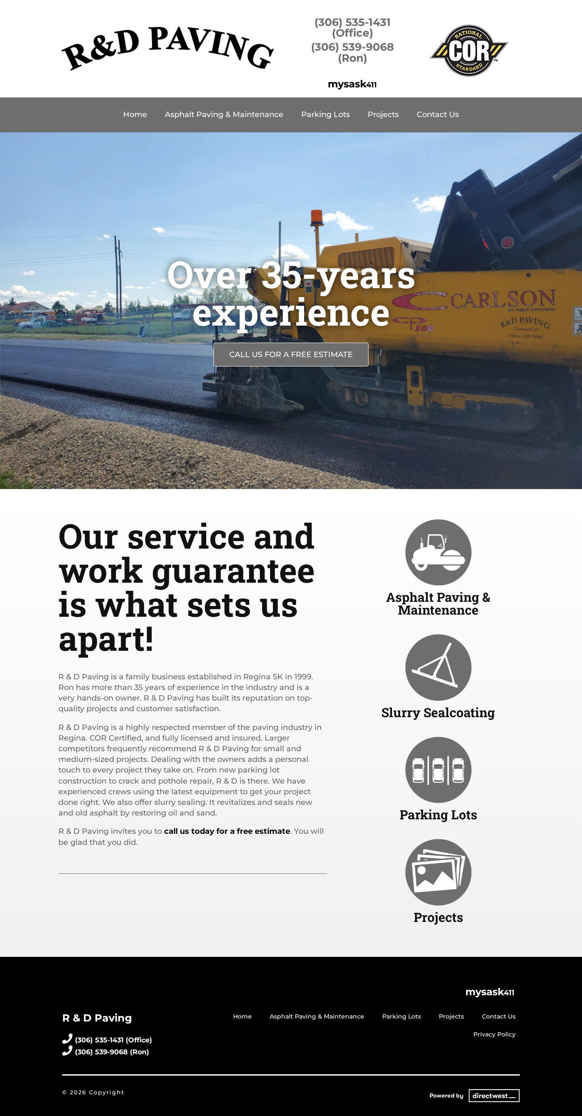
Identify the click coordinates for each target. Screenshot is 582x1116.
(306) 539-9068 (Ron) (352, 52)
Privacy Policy (494, 1034)
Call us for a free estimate (291, 354)
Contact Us (438, 114)
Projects (383, 114)
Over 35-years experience (291, 292)
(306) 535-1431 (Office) (352, 27)
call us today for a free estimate (227, 831)
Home (135, 114)
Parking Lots (325, 114)
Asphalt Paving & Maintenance (224, 114)
